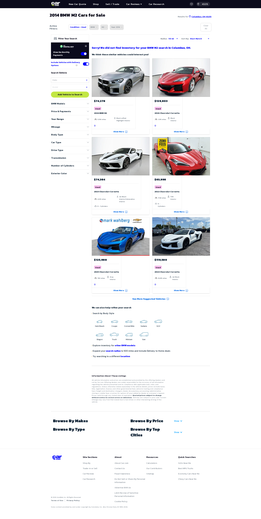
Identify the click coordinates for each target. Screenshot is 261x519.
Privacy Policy (73, 500)
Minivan (129, 339)
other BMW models (125, 345)
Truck (114, 339)
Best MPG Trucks (185, 468)
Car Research (89, 479)
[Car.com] (55, 4)
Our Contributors (154, 468)
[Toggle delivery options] (86, 64)
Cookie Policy (121, 501)
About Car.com (121, 463)
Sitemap (150, 473)
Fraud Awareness (122, 473)
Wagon (100, 339)
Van (143, 339)
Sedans (144, 326)
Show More (118, 131)
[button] (191, 4)
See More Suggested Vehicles (148, 298)
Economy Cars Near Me (188, 473)
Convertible (129, 326)
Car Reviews (88, 473)
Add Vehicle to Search (70, 94)
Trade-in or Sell (90, 468)
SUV (158, 326)
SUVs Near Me (184, 463)
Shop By (87, 463)
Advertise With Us (123, 487)
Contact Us (120, 468)
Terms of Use (57, 500)
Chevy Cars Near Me (187, 479)
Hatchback (99, 326)
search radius (113, 350)
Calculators (151, 463)
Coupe (114, 326)
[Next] (147, 78)
